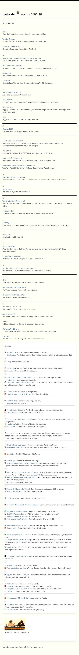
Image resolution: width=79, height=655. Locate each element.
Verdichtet (6, 80)
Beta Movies (11, 403)
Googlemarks (11, 528)
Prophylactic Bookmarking (16, 568)
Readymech (6, 151)
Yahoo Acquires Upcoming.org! (18, 586)
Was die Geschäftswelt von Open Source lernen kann (21, 58)
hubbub (5, 321)
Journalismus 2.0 (8, 314)
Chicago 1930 (7, 129)
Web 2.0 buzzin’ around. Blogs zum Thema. (22, 472)
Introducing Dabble (13, 424)
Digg (4, 117)
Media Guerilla (12, 584)
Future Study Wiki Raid (10, 46)
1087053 (10, 368)
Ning (4, 280)
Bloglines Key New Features (17, 511)
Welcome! (10, 352)
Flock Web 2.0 (12, 433)
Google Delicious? (13, 547)
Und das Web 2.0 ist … (10, 329)
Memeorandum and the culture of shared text (23, 463)
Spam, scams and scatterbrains (13, 141)
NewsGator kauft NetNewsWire (13, 295)
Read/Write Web (13, 516)
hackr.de (8, 14)
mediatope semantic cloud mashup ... (20, 377)
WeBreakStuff (12, 565)
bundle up (10, 392)
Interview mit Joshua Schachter (13, 177)
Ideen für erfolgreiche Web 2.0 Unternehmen (18, 165)
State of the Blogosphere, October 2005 (21, 477)
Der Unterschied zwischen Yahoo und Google (19, 268)
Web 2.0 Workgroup (9, 246)
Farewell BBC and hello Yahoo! (18, 489)
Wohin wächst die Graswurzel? (13, 201)
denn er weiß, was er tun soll (12, 158)
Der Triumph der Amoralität (12, 66)
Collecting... (11, 591)
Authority (5, 223)
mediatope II (11, 380)
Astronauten (6, 73)
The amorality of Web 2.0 (16, 605)
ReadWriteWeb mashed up (16, 514)
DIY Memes (11, 427)
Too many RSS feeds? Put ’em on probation (22, 505)
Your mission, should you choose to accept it (23, 556)
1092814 (10, 401)
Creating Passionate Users (16, 445)
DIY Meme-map (8, 189)
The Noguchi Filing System (16, 419)
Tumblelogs (11, 461)
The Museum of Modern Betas (17, 598)
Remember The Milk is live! (16, 526)
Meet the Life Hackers (14, 491)
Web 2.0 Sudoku (8, 39)
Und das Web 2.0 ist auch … (12, 307)
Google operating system (16, 447)
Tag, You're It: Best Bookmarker (18, 575)
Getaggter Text (7, 107)
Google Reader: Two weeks (17, 589)
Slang (9, 362)
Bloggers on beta (13, 482)
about (12, 647)
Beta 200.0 (11, 454)
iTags (4, 32)
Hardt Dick (6, 235)
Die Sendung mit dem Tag (11, 92)
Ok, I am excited (12, 610)
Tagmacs (10, 371)
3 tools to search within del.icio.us (19, 394)
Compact (5, 336)
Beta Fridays (11, 355)
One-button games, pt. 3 (15, 535)
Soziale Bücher (8, 211)
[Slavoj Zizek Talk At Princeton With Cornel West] (15, 630)
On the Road (11, 412)
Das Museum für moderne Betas (14, 287)
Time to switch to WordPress (17, 519)
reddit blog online (13, 498)
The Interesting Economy (16, 410)
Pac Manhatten (7, 100)
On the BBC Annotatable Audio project (20, 382)
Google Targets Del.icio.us (16, 540)
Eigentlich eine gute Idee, (11, 256)
